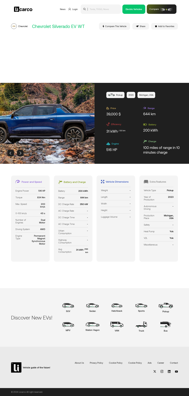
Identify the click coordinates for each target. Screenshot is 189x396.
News (62, 9)
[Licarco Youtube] (176, 371)
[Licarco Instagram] (162, 371)
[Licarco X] (154, 371)
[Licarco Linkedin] (169, 371)
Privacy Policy (96, 362)
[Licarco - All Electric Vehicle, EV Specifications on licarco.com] (28, 9)
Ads (149, 362)
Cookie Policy (115, 362)
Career (160, 362)
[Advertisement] (94, 56)
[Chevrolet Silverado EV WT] (47, 123)
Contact (174, 362)
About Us (79, 362)
